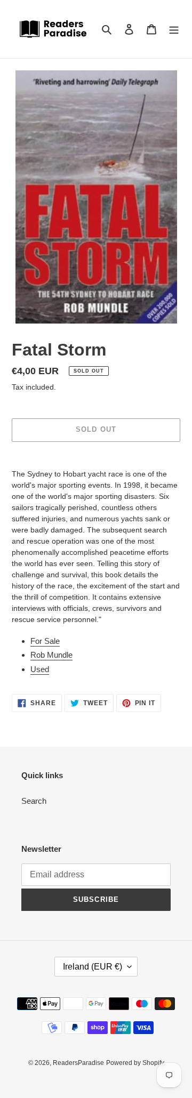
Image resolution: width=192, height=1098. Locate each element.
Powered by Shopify (135, 1063)
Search (33, 800)
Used (39, 669)
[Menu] (174, 29)
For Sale (45, 640)
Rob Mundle (51, 654)
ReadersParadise (78, 1063)
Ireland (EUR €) (92, 966)
